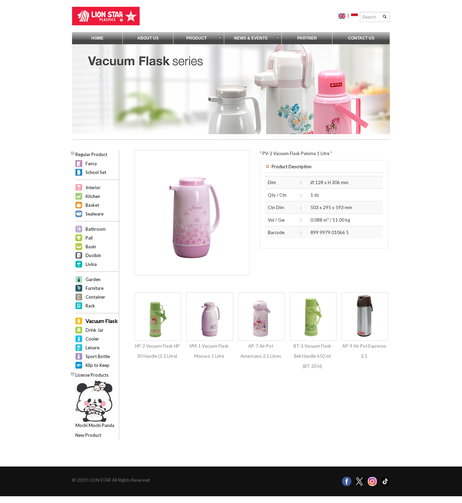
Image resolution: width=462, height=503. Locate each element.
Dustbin (93, 255)
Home (97, 38)
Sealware (94, 214)
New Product (88, 435)
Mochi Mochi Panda (94, 425)
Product (196, 38)
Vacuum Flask (102, 321)
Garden (93, 279)
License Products (92, 375)
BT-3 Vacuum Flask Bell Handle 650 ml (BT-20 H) (312, 356)
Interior (93, 187)
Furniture (94, 288)
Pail (89, 238)
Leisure (92, 347)
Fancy (91, 163)
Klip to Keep (98, 365)
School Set (96, 172)
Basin (91, 246)
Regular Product (91, 154)
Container (95, 297)
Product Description (291, 166)
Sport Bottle (98, 356)
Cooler (92, 339)
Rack (90, 305)
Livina (91, 264)
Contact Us (361, 38)
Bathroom (96, 229)
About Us (148, 38)
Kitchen (93, 196)
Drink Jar (94, 330)
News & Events (251, 38)
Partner (307, 38)
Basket (92, 205)
